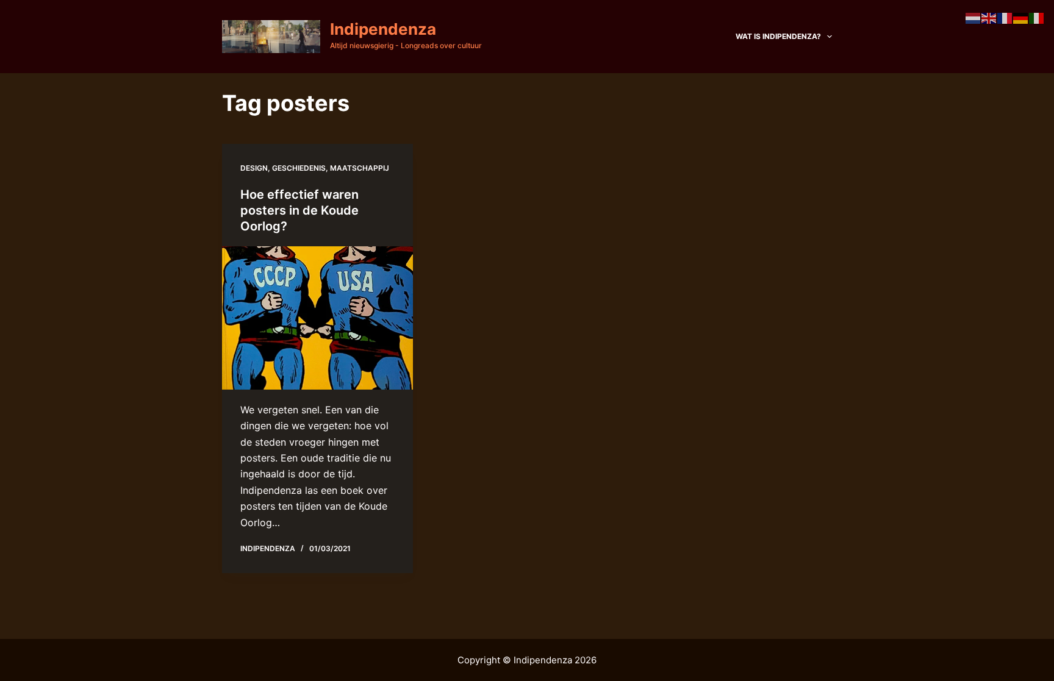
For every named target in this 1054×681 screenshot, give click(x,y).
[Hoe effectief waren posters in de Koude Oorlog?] (317, 318)
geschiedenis (299, 168)
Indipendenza (383, 29)
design (254, 168)
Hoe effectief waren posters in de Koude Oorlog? (299, 210)
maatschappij (359, 168)
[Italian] (1037, 17)
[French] (1005, 17)
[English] (989, 17)
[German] (1021, 17)
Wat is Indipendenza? (778, 36)
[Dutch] (973, 17)
